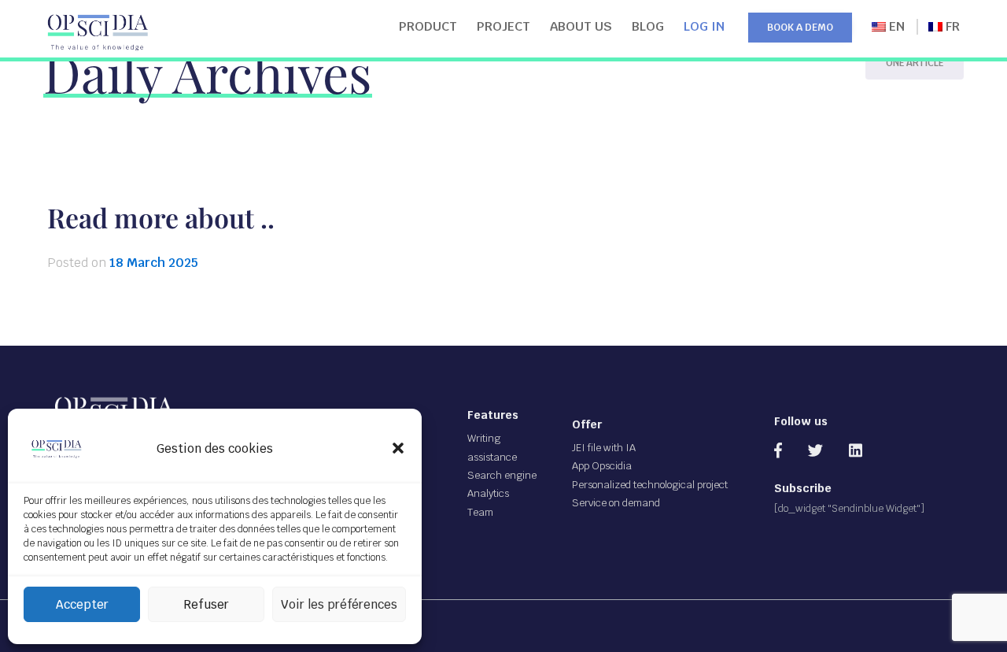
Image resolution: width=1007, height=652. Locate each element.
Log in (704, 26)
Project (503, 26)
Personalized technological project (650, 484)
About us (581, 26)
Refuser (206, 604)
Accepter (82, 604)
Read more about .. (161, 217)
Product (428, 26)
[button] (398, 448)
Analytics (488, 493)
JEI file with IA (604, 447)
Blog (648, 26)
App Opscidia (602, 465)
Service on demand (616, 502)
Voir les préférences (339, 604)
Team (480, 512)
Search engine (502, 475)
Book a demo (800, 27)
